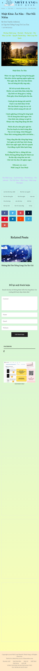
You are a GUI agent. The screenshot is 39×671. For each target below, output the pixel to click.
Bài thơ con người (25, 192)
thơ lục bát (7, 206)
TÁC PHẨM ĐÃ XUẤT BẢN (19, 667)
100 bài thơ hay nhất (9, 192)
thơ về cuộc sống (19, 206)
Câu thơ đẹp (7, 201)
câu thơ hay (18, 201)
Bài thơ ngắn (21, 196)
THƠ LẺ (26, 661)
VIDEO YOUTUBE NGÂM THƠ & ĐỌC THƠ (19, 665)
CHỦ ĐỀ (23, 663)
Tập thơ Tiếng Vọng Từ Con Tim (16, 24)
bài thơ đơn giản (8, 196)
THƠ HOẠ (16, 663)
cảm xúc (32, 196)
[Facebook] (4, 351)
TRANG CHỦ (6, 661)
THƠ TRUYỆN (17, 661)
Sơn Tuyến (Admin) (12, 22)
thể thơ (29, 201)
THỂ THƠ (33, 661)
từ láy (30, 206)
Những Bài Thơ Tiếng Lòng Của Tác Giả (17, 265)
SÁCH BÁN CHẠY (19, 384)
